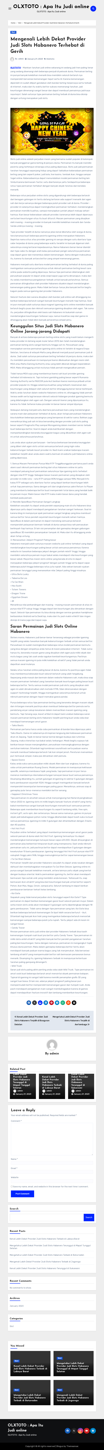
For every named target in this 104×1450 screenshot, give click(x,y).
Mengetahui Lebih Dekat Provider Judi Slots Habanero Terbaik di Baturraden (47, 1255)
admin (21, 59)
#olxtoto (50, 59)
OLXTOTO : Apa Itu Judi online (51, 6)
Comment (16, 1121)
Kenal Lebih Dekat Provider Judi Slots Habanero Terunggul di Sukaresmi (45, 1268)
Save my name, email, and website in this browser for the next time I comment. (51, 1186)
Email (14, 1168)
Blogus (60, 1446)
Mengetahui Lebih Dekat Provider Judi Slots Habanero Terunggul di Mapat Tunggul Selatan (21, 1079)
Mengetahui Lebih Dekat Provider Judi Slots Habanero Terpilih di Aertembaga (71, 1021)
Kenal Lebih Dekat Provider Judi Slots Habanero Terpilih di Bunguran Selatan (31, 1021)
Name (14, 1159)
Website (14, 1177)
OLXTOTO (15, 67)
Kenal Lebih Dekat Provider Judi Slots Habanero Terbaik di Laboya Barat (52, 1082)
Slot (13, 32)
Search (14, 1209)
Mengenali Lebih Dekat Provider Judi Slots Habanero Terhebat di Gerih (48, 45)
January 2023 (16, 1306)
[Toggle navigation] (10, 8)
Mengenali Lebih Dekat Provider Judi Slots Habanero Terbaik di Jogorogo (45, 1261)
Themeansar (72, 1446)
